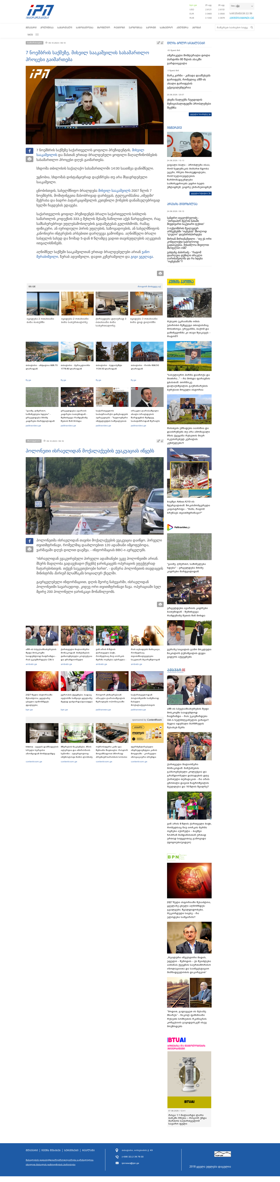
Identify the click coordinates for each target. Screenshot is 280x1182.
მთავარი (31, 27)
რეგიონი (119, 27)
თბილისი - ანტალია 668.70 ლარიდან (42, 367)
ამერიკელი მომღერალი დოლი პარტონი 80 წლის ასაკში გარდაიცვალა (188, 59)
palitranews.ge (103, 709)
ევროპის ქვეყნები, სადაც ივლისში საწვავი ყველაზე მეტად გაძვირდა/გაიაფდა (77, 698)
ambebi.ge (31, 664)
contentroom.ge (34, 761)
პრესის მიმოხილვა (182, 204)
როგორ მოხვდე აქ (149, 286)
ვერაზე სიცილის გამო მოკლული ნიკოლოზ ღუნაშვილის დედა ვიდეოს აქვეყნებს (189, 653)
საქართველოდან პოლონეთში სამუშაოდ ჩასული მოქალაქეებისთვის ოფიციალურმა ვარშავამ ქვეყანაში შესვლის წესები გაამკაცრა (146, 705)
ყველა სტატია (199, 193)
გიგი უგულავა (142, 257)
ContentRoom (154, 720)
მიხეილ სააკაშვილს (114, 191)
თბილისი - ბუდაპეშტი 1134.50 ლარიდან (109, 367)
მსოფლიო (103, 27)
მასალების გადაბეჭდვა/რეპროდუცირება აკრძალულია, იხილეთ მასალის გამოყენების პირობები (60, 1162)
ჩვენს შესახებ (51, 1150)
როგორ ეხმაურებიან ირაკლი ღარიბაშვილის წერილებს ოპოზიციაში (110, 698)
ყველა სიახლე (199, 114)
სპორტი (151, 27)
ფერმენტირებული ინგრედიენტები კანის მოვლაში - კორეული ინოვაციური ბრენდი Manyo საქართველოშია (145, 753)
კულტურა (182, 27)
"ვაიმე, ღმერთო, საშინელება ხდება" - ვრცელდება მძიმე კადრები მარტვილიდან (40, 415)
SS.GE (32, 286)
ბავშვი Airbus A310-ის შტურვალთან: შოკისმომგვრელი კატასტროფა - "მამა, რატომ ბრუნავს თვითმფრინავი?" (188, 507)
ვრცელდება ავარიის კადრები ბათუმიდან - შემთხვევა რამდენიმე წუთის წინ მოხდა (74, 415)
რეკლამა (88, 1150)
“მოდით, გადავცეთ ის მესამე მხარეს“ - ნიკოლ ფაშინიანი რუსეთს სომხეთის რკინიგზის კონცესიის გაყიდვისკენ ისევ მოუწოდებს (187, 1019)
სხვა (30, 34)
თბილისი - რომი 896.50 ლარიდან (145, 367)
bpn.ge (193, 5)
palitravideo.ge (33, 425)
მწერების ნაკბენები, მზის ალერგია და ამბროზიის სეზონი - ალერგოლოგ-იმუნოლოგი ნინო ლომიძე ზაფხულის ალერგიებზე (77, 753)
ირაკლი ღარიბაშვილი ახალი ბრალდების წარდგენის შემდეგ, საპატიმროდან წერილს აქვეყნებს (145, 417)
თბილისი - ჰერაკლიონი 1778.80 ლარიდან (75, 367)
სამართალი (64, 27)
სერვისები (71, 1150)
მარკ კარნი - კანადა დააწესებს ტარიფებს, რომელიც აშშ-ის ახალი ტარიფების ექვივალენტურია (188, 81)
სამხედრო (166, 27)
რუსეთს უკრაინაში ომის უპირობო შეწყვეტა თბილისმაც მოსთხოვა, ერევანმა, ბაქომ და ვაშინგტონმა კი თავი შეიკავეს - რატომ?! (188, 329)
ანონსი (196, 27)
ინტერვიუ (174, 128)
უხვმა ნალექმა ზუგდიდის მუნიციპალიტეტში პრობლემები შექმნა (189, 103)
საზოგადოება (84, 27)
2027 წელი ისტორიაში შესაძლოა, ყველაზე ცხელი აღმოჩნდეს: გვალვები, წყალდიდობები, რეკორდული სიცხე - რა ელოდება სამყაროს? (40, 705)
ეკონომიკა (135, 27)
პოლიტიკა (47, 27)
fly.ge (28, 380)
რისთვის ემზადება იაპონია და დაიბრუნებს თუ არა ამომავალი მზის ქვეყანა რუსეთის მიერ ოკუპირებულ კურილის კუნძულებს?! (188, 435)
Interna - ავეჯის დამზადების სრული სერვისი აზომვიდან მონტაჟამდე (42, 750)
